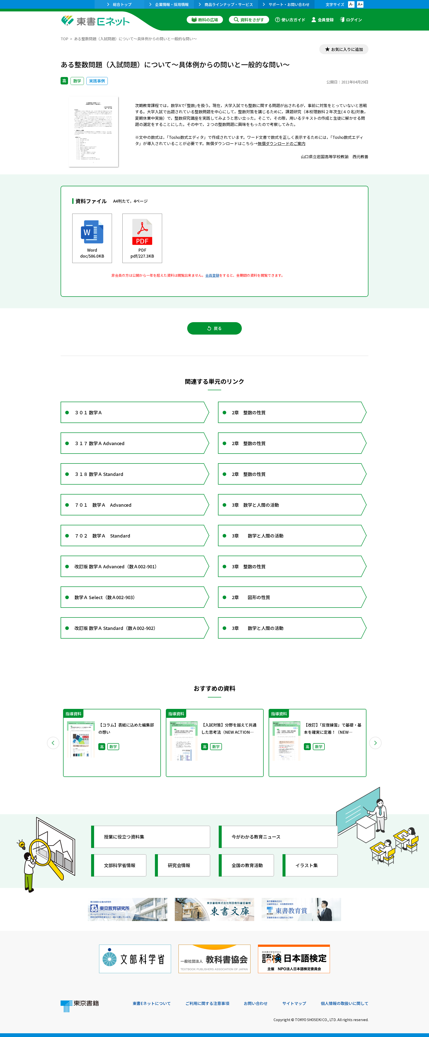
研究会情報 (179, 865)
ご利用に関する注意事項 (207, 1003)
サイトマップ (294, 1003)
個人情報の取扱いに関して (344, 1003)
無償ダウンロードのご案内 (281, 143)
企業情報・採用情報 (172, 4)
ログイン (354, 20)
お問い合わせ (256, 1003)
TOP (64, 38)
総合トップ (122, 4)
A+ (360, 4)
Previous (53, 742)
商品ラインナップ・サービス (229, 4)
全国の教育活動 (247, 865)
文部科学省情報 (119, 865)
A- (351, 4)
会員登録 (326, 20)
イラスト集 (306, 865)
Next (375, 742)
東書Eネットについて (152, 1003)
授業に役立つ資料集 (124, 836)
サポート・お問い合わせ (289, 4)
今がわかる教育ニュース (256, 836)
